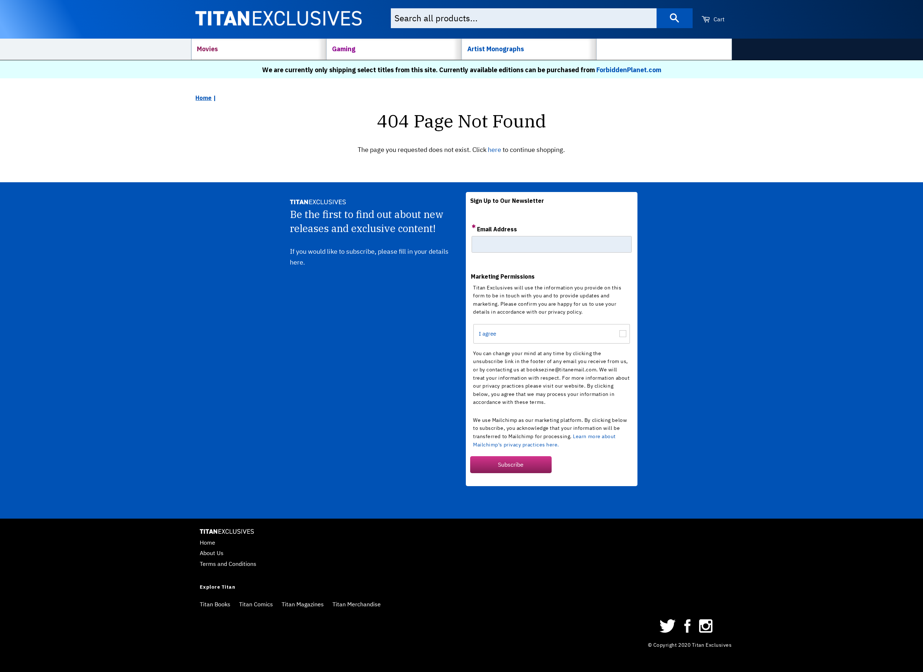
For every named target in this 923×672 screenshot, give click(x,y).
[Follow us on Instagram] (705, 630)
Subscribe (511, 464)
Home (203, 97)
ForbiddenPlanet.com (628, 70)
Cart (718, 19)
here (494, 149)
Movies (207, 49)
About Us (212, 553)
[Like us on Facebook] (687, 630)
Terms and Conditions (228, 563)
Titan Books (215, 604)
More (611, 49)
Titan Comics (256, 604)
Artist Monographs (495, 49)
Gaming (343, 49)
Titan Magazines (303, 604)
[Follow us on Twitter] (667, 630)
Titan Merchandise (356, 604)
